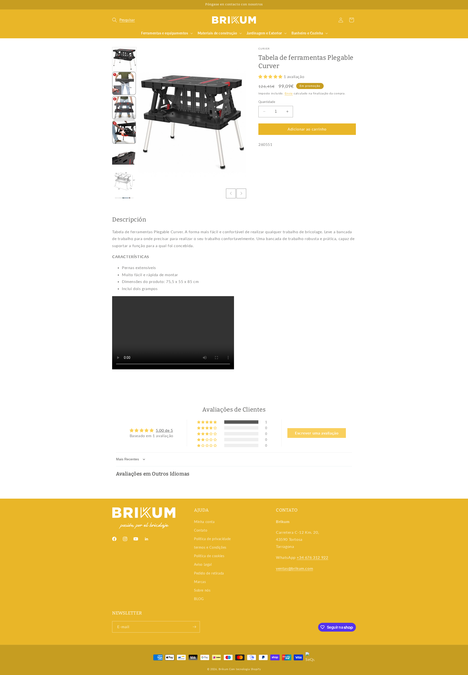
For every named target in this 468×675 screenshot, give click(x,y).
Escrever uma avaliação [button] (316, 433)
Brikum (223, 669)
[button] (123, 20)
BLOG (199, 599)
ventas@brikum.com (294, 568)
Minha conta (204, 522)
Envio (289, 93)
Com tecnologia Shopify (245, 669)
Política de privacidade (212, 539)
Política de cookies (209, 556)
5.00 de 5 (164, 430)
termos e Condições (210, 547)
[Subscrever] (194, 627)
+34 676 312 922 (312, 557)
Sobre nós (202, 590)
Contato (200, 530)
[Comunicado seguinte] (354, 4)
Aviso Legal (203, 564)
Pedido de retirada (209, 573)
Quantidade (266, 102)
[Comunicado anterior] (113, 4)
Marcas (200, 582)
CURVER (264, 48)
